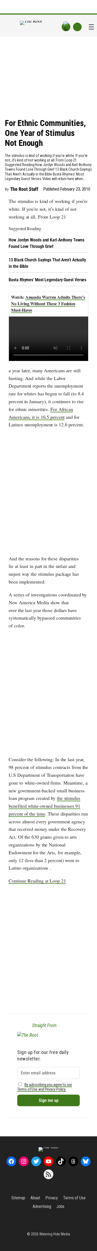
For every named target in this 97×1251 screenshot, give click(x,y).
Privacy (51, 1197)
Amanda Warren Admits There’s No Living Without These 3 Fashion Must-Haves (48, 303)
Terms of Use (74, 1197)
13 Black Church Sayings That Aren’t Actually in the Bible (47, 263)
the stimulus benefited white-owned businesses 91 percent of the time (44, 806)
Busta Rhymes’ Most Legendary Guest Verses (47, 279)
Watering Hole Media (54, 1234)
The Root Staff (24, 189)
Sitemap (18, 1197)
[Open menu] (91, 27)
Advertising (42, 1206)
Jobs (60, 1206)
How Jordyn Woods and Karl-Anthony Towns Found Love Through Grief (46, 243)
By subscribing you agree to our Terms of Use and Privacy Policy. (44, 1087)
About (35, 1197)
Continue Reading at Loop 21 (37, 880)
